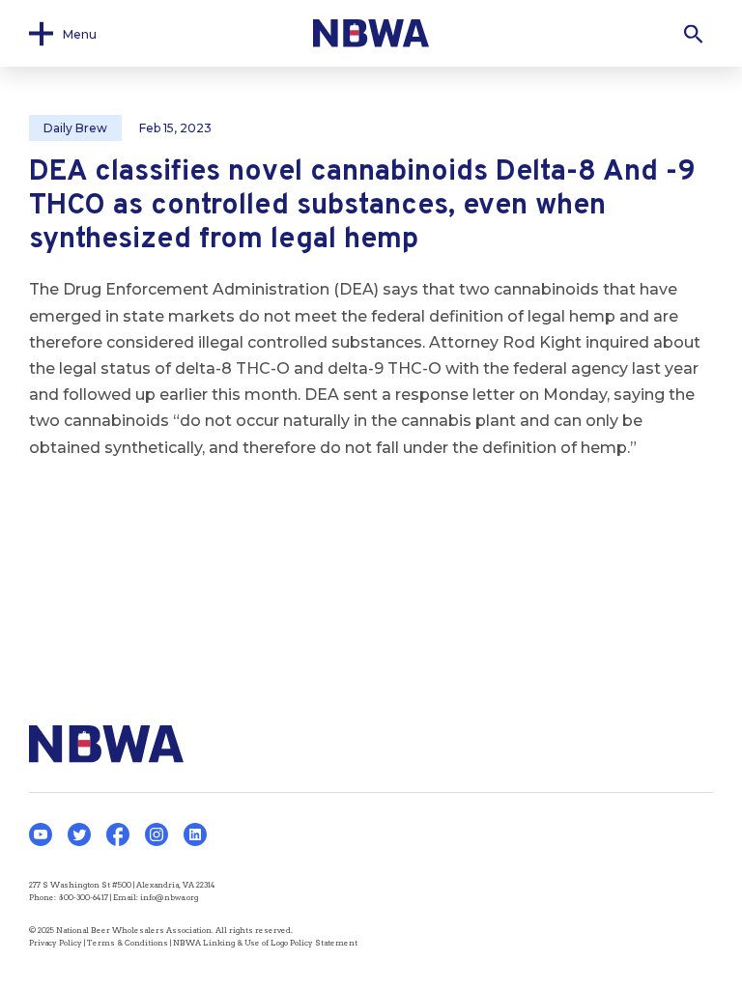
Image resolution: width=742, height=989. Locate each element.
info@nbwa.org (169, 897)
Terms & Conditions (127, 942)
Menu (80, 33)
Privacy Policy (55, 942)
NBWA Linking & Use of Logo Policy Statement (265, 942)
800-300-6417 (83, 897)
